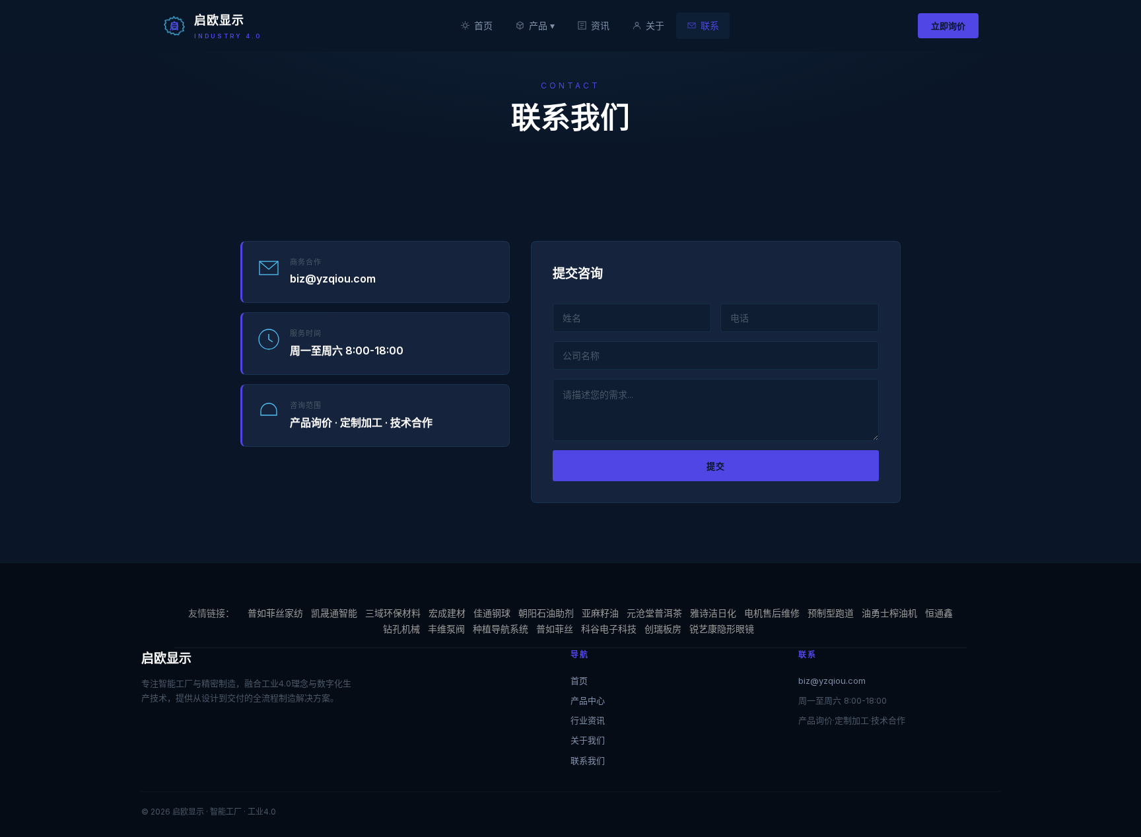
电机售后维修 (772, 613)
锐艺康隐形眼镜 (721, 628)
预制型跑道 (831, 613)
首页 (483, 25)
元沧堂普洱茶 (654, 613)
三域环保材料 (393, 613)
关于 (655, 25)
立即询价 (948, 25)
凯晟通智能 (334, 613)
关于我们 (587, 740)
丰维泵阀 (446, 628)
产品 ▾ (542, 25)
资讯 (600, 25)
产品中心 (587, 700)
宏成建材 (447, 613)
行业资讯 (587, 720)
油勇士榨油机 (889, 613)
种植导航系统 (500, 628)
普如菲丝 (554, 628)
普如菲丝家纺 (275, 613)
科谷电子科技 (609, 628)
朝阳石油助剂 (546, 613)
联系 (710, 25)
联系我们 (587, 760)
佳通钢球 (491, 613)
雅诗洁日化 (713, 613)
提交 (716, 466)
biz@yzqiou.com (832, 680)
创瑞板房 (662, 628)
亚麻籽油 (600, 613)
